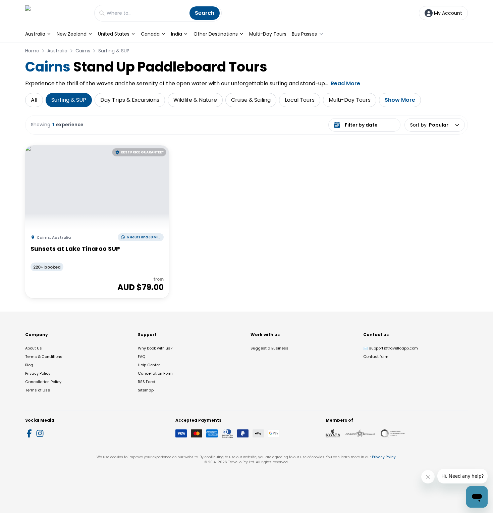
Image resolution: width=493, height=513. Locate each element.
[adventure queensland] (360, 433)
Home (32, 50)
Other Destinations (216, 34)
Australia (35, 34)
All (34, 100)
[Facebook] (29, 433)
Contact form (375, 356)
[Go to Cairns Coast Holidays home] (56, 12)
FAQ (141, 356)
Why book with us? (155, 348)
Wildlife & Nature (195, 100)
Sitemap (146, 390)
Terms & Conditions (43, 356)
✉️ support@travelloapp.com (390, 348)
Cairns (82, 50)
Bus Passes (304, 34)
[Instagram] (40, 433)
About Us (33, 348)
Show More (400, 100)
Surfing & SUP (113, 50)
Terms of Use (37, 390)
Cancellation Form (155, 373)
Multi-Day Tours (267, 34)
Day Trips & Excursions (129, 100)
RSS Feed (146, 381)
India (176, 34)
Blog (29, 365)
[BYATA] (333, 433)
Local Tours (300, 100)
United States (113, 34)
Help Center (149, 365)
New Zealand (72, 34)
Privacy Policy (37, 373)
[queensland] (393, 433)
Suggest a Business (269, 348)
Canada (150, 34)
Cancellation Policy (43, 381)
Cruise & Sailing (251, 100)
